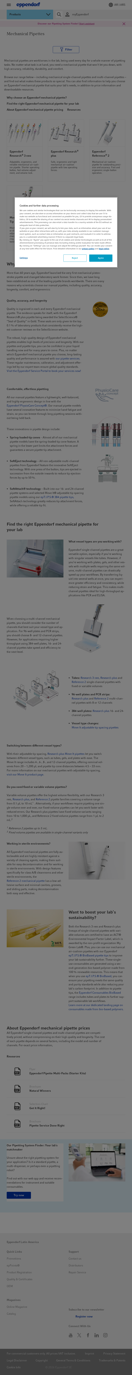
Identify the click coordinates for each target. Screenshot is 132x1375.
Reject (75, 258)
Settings (24, 258)
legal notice (104, 248)
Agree (101, 258)
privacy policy (88, 248)
